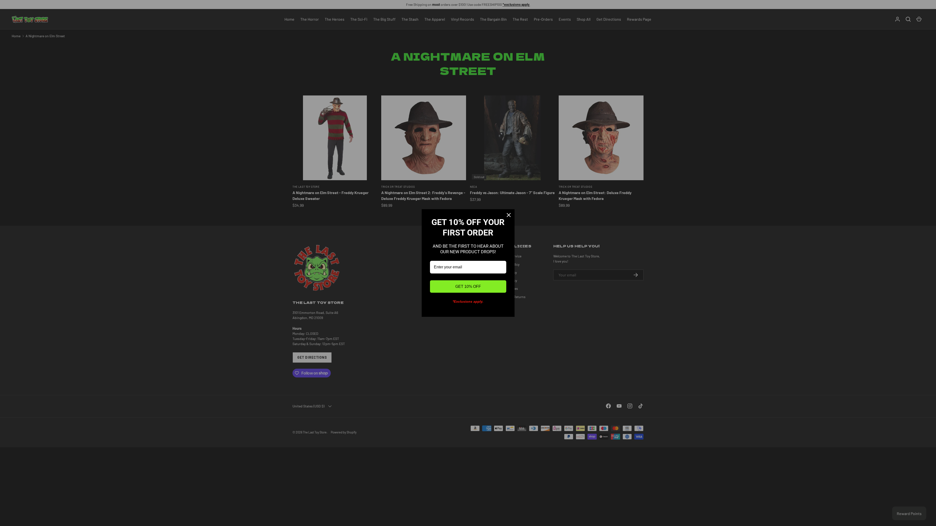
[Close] (509, 215)
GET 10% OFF (468, 286)
